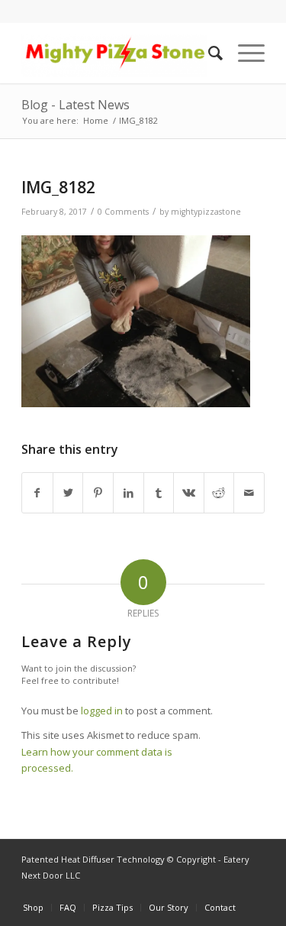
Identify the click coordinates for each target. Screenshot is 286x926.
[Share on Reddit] (219, 493)
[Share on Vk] (189, 493)
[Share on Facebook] (37, 493)
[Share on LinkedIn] (128, 493)
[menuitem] (208, 52)
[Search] (208, 52)
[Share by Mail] (249, 493)
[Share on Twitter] (68, 493)
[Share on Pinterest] (98, 493)
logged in (102, 710)
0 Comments (123, 211)
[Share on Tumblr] (159, 493)
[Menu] (244, 52)
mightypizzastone (206, 211)
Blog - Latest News (75, 104)
